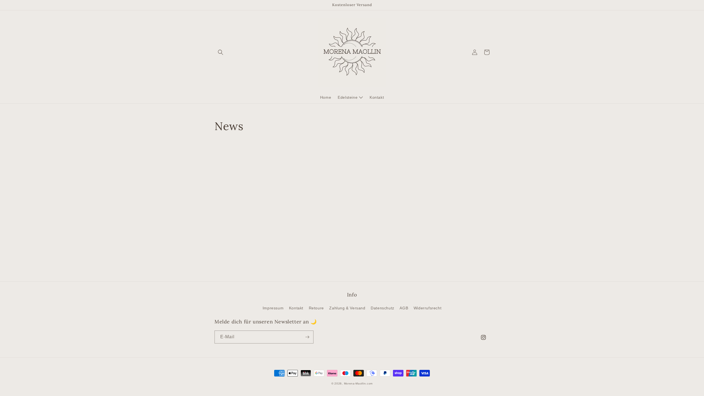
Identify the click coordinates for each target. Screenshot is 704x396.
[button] (221, 52)
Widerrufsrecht (427, 308)
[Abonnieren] (307, 337)
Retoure (316, 308)
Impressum (273, 308)
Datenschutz (382, 308)
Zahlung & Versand (347, 308)
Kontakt (296, 308)
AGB (404, 308)
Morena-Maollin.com (358, 383)
